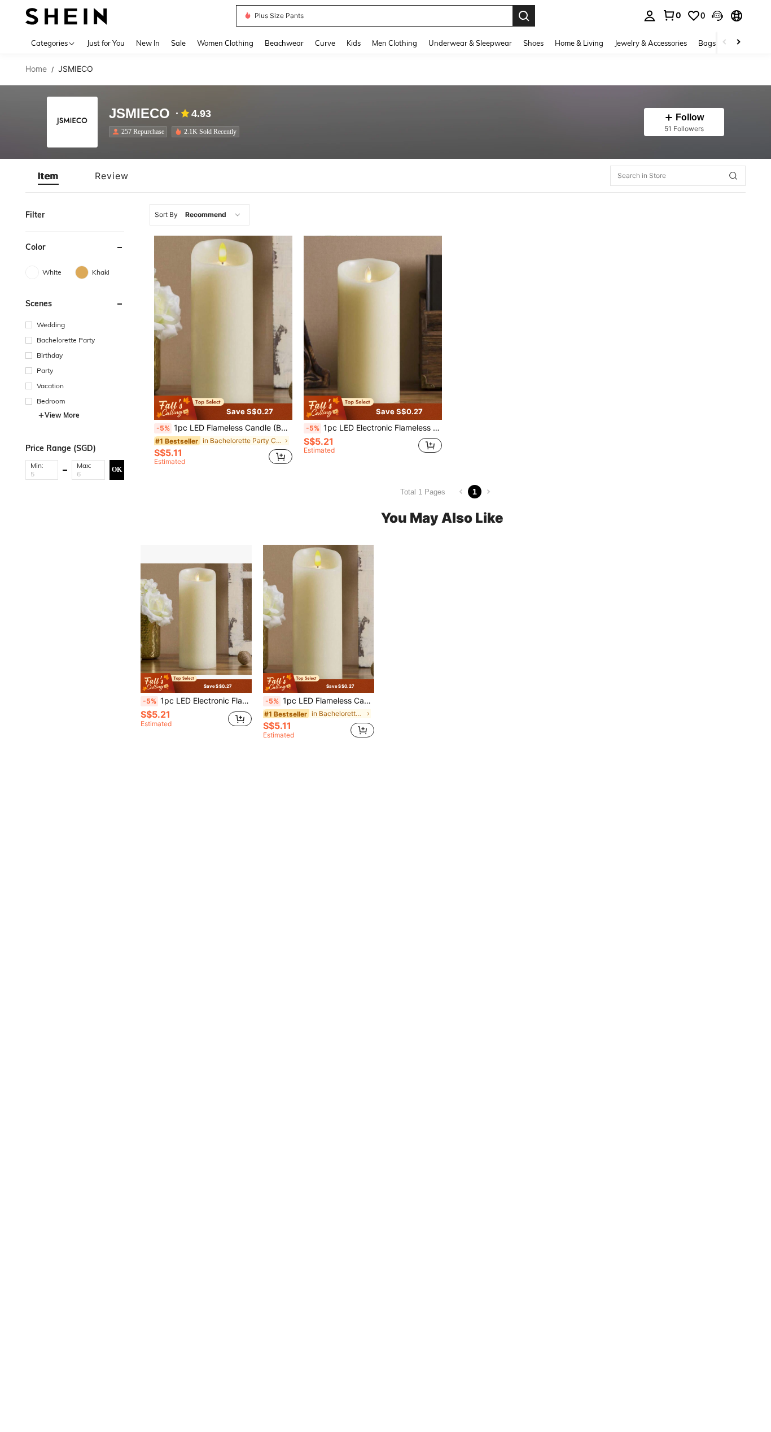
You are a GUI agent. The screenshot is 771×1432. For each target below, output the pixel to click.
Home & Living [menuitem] (579, 42)
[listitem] (140, 131)
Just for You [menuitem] (106, 42)
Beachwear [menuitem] (284, 42)
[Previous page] (461, 491)
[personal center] (649, 16)
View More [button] (62, 415)
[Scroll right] (738, 43)
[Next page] (488, 491)
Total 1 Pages (422, 492)
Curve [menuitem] (325, 42)
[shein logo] (66, 15)
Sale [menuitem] (178, 42)
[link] (671, 15)
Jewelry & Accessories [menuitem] (651, 42)
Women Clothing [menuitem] (225, 42)
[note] (223, 408)
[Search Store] (733, 176)
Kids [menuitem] (354, 42)
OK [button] (117, 469)
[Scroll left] (725, 43)
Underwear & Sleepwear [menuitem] (470, 42)
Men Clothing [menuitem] (394, 42)
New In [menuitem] (148, 42)
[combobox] (199, 215)
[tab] (48, 176)
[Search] (523, 16)
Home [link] (36, 68)
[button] (717, 16)
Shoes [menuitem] (533, 42)
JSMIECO (139, 114)
